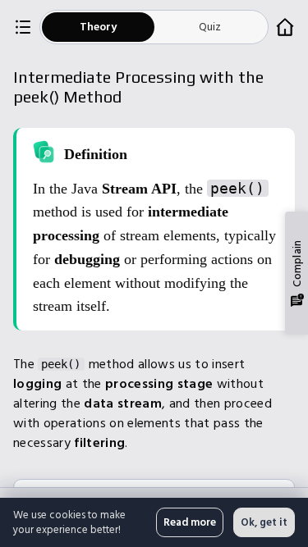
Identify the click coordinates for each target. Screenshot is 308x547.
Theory (98, 26)
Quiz (210, 26)
